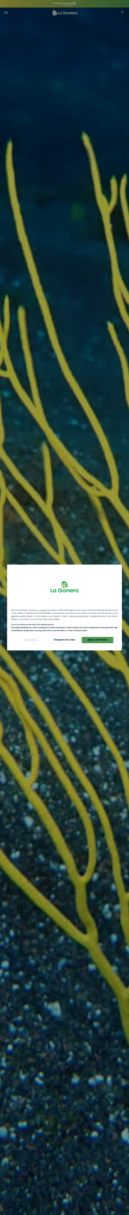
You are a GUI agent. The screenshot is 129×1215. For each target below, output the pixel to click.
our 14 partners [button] (40, 610)
